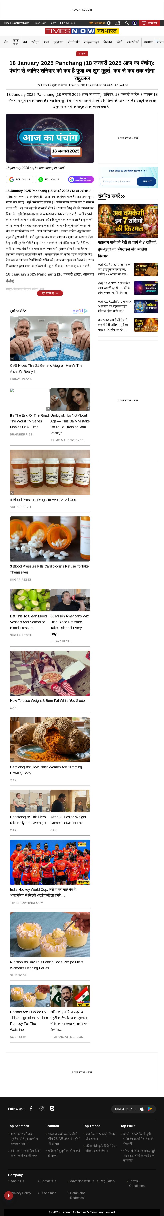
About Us (17, 1181)
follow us (23, 179)
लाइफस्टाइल (91, 42)
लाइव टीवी (152, 23)
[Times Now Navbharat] (82, 31)
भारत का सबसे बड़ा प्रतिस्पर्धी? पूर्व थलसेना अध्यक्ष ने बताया (24, 1138)
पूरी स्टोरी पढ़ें (48, 293)
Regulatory (107, 1181)
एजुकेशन (58, 42)
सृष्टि (83, 85)
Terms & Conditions (137, 1183)
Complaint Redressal (77, 1195)
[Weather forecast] (118, 23)
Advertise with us (82, 1181)
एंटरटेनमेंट (74, 42)
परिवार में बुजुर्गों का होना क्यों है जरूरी (64, 1153)
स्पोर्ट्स (35, 42)
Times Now (39, 23)
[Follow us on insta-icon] (52, 1109)
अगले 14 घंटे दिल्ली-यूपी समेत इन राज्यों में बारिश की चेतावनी (138, 1138)
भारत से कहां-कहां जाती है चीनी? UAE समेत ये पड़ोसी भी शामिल (64, 1138)
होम (6, 42)
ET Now (64, 23)
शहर (46, 42)
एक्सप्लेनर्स (133, 42)
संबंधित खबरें (109, 196)
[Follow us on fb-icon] (31, 1109)
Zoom (53, 23)
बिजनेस (107, 42)
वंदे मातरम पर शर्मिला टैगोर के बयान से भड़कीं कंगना (25, 1153)
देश (25, 42)
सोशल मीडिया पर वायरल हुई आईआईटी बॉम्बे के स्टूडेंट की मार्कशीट (139, 1155)
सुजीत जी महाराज (59, 85)
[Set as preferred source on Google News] (81, 179)
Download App (125, 1109)
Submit (147, 181)
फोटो (119, 42)
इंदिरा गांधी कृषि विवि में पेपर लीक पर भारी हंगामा (101, 1148)
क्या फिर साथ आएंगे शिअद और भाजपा (100, 1136)
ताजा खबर (16, 42)
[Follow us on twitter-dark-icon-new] (42, 1109)
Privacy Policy (21, 1193)
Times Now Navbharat (16, 23)
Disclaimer (48, 1193)
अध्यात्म (148, 42)
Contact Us (48, 1181)
